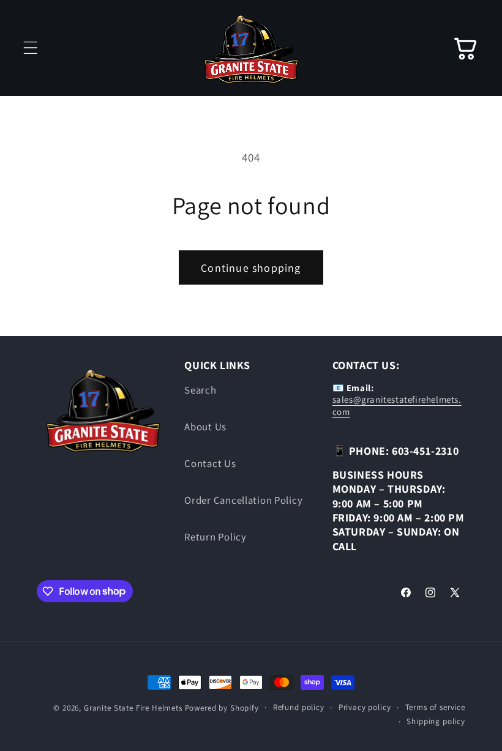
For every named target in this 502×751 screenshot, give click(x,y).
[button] (31, 48)
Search (200, 390)
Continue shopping (251, 268)
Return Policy (215, 537)
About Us (205, 426)
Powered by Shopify (222, 708)
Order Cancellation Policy (243, 500)
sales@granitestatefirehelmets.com (397, 405)
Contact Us (210, 463)
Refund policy (298, 707)
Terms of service (435, 707)
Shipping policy (435, 721)
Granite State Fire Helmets (133, 708)
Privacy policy (365, 707)
